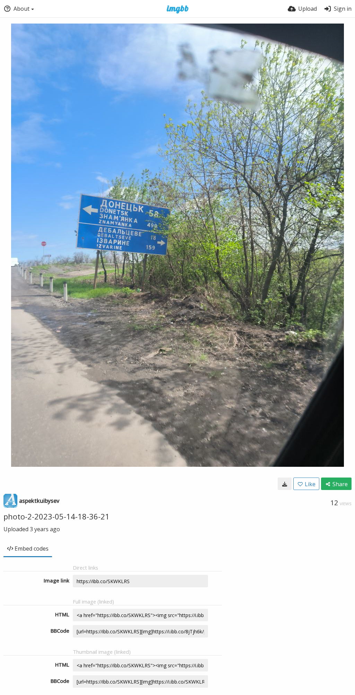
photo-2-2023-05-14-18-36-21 (56, 516)
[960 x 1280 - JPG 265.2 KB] (285, 484)
